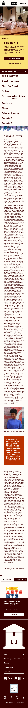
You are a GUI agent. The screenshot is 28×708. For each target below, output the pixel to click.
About (6, 654)
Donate (14, 3)
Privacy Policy (20, 703)
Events (6, 663)
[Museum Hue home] (14, 636)
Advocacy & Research (12, 659)
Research (6, 38)
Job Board (8, 671)
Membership (8, 667)
